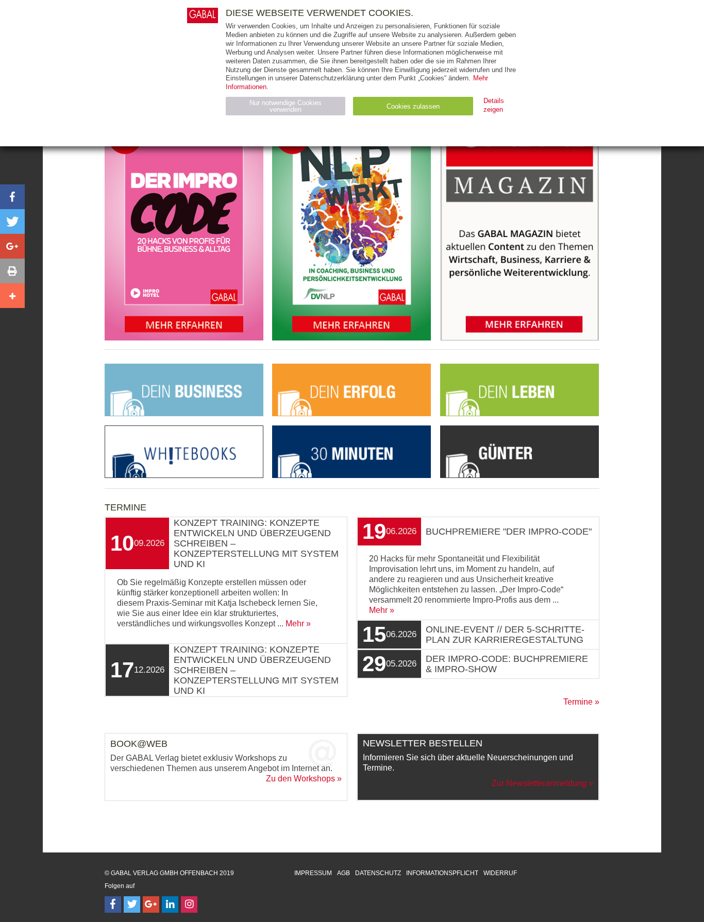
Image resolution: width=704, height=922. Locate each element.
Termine (578, 701)
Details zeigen (493, 105)
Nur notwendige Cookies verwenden (285, 106)
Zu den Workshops (300, 778)
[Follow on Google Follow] (151, 904)
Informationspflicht (442, 873)
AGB (343, 873)
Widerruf (500, 873)
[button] (12, 196)
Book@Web (138, 744)
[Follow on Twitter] (132, 904)
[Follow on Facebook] (113, 904)
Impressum (313, 873)
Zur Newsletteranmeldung (539, 783)
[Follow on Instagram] (189, 904)
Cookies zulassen (413, 106)
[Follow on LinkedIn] (170, 904)
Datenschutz (378, 873)
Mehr (295, 623)
